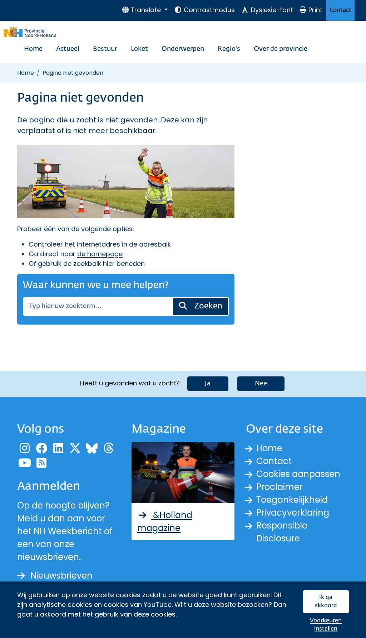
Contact (340, 10)
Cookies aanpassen (298, 474)
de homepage (100, 253)
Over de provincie (280, 49)
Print (315, 9)
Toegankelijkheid (292, 500)
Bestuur (105, 49)
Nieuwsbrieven (61, 575)
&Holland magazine (164, 521)
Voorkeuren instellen (326, 625)
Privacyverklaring (292, 512)
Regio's (229, 49)
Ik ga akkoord (326, 602)
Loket (139, 49)
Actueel (67, 49)
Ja (208, 383)
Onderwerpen (183, 49)
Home (33, 49)
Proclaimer (279, 487)
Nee (261, 383)
